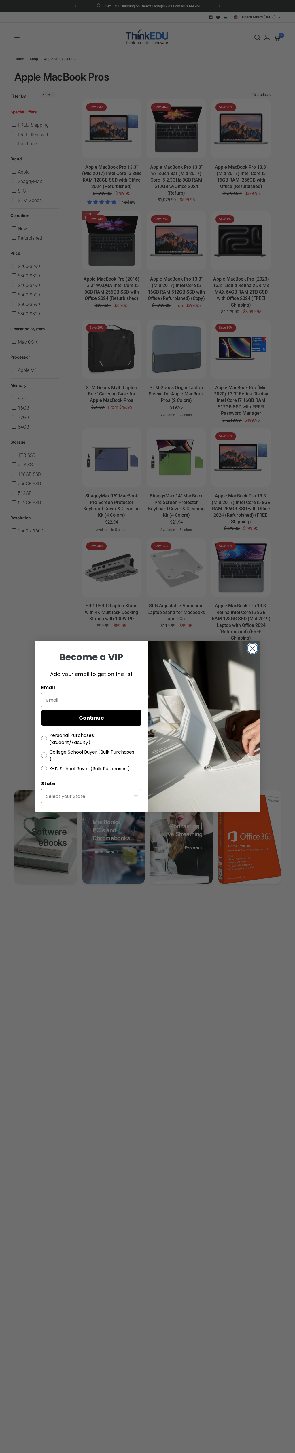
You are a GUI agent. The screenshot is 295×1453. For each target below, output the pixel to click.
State (48, 783)
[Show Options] (136, 796)
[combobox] (89, 796)
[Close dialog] (252, 648)
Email (48, 687)
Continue (91, 717)
